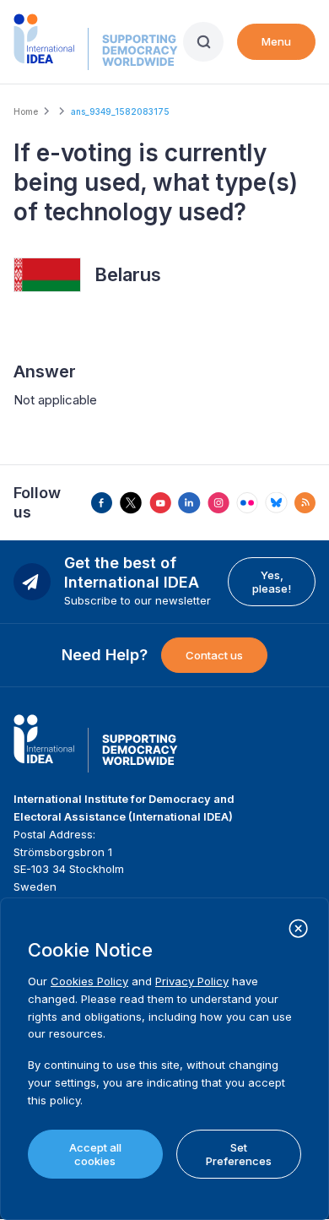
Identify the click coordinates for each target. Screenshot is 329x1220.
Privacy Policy (192, 981)
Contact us (214, 655)
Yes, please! (271, 581)
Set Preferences (239, 1154)
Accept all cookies (95, 1154)
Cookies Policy (89, 981)
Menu (276, 41)
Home (25, 111)
